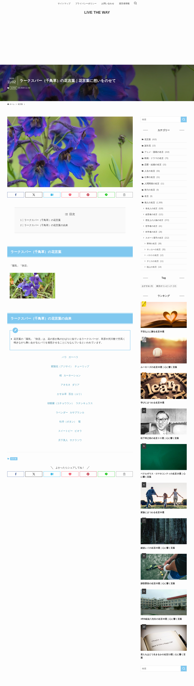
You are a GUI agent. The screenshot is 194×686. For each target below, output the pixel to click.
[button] (15, 194)
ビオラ (78, 431)
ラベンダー (62, 412)
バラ (64, 357)
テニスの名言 (155, 261)
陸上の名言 (154, 267)
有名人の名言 (154, 208)
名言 (148, 196)
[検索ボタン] (135, 3)
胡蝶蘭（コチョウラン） (60, 403)
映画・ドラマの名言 (156, 158)
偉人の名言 (153, 202)
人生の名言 (152, 171)
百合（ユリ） (76, 394)
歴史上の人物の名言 (157, 220)
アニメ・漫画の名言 (156, 152)
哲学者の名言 (154, 226)
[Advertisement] (97, 42)
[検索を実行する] (184, 119)
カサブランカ (77, 412)
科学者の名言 (154, 232)
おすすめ (147, 286)
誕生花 (150, 145)
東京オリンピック (166, 286)
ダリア (75, 384)
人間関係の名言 (154, 183)
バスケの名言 (155, 255)
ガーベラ (73, 357)
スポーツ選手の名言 (157, 238)
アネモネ (65, 384)
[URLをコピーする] (124, 194)
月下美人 (63, 440)
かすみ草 (62, 394)
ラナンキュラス (84, 403)
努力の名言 (151, 190)
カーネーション (72, 375)
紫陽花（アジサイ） (62, 366)
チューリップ (82, 366)
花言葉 (13, 88)
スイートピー (65, 431)
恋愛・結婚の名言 (155, 164)
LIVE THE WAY (97, 12)
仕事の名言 (152, 177)
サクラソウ (76, 440)
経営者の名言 (154, 214)
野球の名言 (154, 243)
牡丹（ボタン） (67, 421)
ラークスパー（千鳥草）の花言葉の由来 (46, 225)
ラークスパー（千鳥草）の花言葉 (42, 220)
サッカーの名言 (156, 249)
